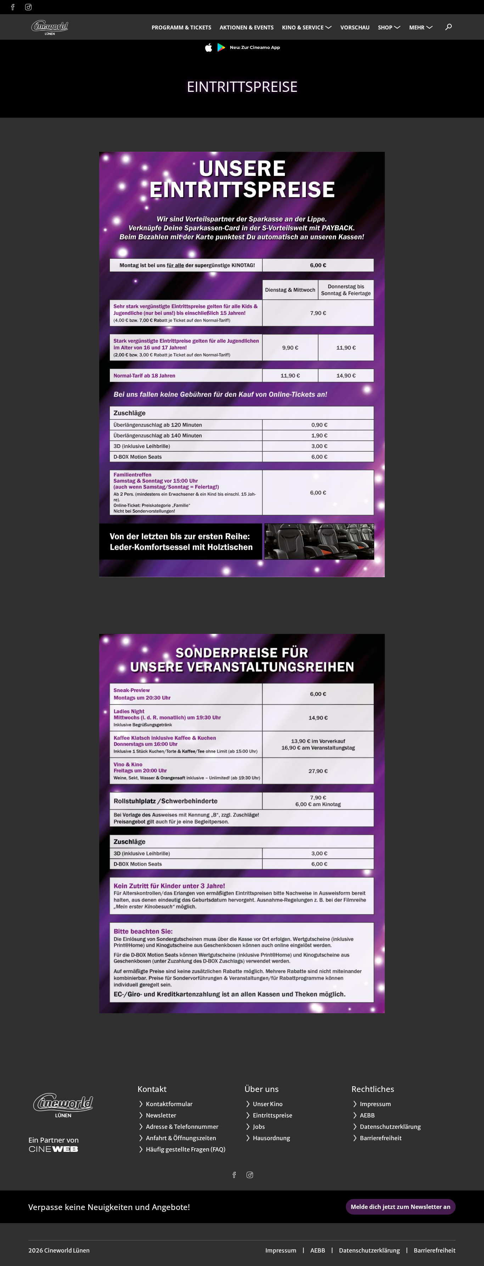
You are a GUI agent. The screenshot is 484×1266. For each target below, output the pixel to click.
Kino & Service (302, 27)
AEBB (317, 1250)
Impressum (281, 1250)
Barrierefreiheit (435, 1250)
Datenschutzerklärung (369, 1250)
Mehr (416, 27)
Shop (385, 27)
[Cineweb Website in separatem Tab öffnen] (53, 1149)
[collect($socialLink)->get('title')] (13, 7)
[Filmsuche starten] (448, 27)
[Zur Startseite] (78, 27)
